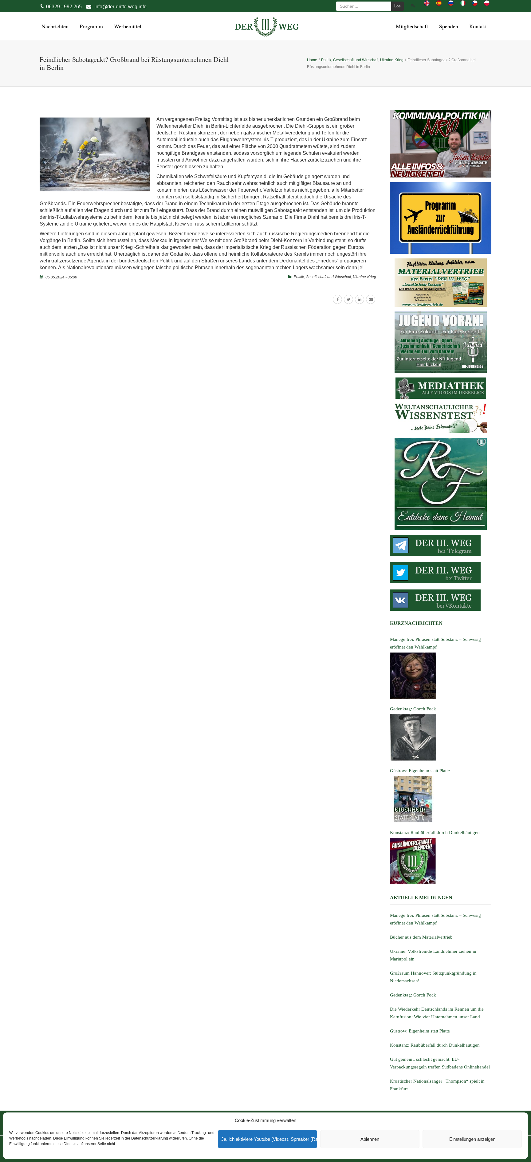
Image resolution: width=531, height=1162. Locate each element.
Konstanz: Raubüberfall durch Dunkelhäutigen (435, 1045)
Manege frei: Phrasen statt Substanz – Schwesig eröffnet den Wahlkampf (435, 919)
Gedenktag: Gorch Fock (413, 994)
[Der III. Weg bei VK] (440, 600)
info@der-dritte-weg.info (120, 6)
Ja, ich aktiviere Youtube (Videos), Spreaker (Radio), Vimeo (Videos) (269, 1139)
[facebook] (337, 299)
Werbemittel (126, 26)
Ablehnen (369, 1139)
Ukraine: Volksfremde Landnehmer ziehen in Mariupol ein (433, 955)
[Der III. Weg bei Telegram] (440, 545)
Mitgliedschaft (411, 26)
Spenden (447, 26)
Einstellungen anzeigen (472, 1139)
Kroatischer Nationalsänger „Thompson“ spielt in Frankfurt (437, 1085)
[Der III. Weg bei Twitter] (440, 572)
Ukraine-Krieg (364, 277)
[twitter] (348, 299)
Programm (90, 26)
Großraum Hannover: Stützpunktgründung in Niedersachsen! (433, 977)
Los (397, 6)
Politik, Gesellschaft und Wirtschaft (322, 277)
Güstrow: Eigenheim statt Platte (420, 1030)
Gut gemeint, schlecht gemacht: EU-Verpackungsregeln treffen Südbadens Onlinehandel (440, 1063)
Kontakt (477, 26)
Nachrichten (54, 26)
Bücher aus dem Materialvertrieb (421, 937)
